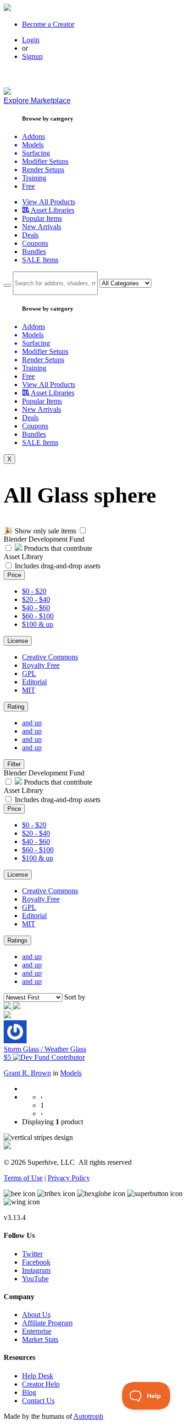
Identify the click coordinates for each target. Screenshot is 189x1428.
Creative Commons (50, 657)
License (17, 640)
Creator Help (41, 1384)
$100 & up (37, 624)
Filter (14, 764)
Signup (32, 56)
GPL (29, 673)
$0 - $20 (34, 591)
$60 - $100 (38, 616)
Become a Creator (48, 24)
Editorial (34, 682)
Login (30, 40)
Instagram (36, 1270)
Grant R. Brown (27, 1073)
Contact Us (38, 1401)
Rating (15, 706)
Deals (30, 235)
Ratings (17, 940)
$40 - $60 (36, 608)
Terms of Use (23, 1178)
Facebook (36, 1262)
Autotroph (88, 1416)
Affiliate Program (47, 1323)
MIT (28, 690)
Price (14, 575)
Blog (29, 1392)
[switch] (83, 530)
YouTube (35, 1279)
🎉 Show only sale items (40, 531)
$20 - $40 (36, 599)
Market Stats (40, 1339)
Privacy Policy (69, 1178)
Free (28, 186)
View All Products (48, 202)
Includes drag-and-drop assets (57, 566)
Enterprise (36, 1331)
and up (32, 723)
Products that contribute (57, 548)
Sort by (74, 997)
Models (71, 1073)
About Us (36, 1314)
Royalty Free (41, 665)
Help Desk (37, 1376)
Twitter (32, 1254)
